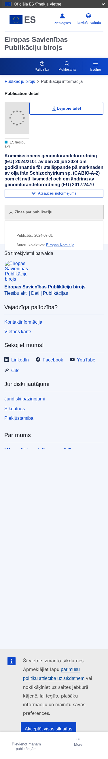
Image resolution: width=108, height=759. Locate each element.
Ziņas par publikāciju (33, 212)
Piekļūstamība (18, 418)
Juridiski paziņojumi (24, 398)
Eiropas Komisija (60, 245)
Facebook (53, 359)
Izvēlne (95, 70)
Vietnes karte (17, 331)
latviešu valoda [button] (89, 23)
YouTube (86, 359)
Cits (15, 370)
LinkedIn (20, 359)
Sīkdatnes (14, 408)
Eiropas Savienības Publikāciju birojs (36, 43)
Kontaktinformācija (23, 322)
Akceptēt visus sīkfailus (48, 728)
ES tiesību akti (15, 144)
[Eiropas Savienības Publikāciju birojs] (22, 19)
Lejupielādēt (69, 108)
